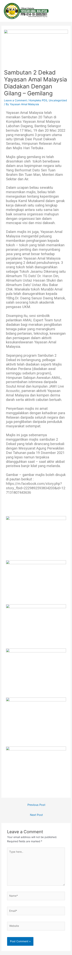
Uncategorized (58, 100)
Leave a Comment (15, 100)
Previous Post (36, 805)
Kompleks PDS (38, 100)
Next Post (36, 815)
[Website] (36, 926)
